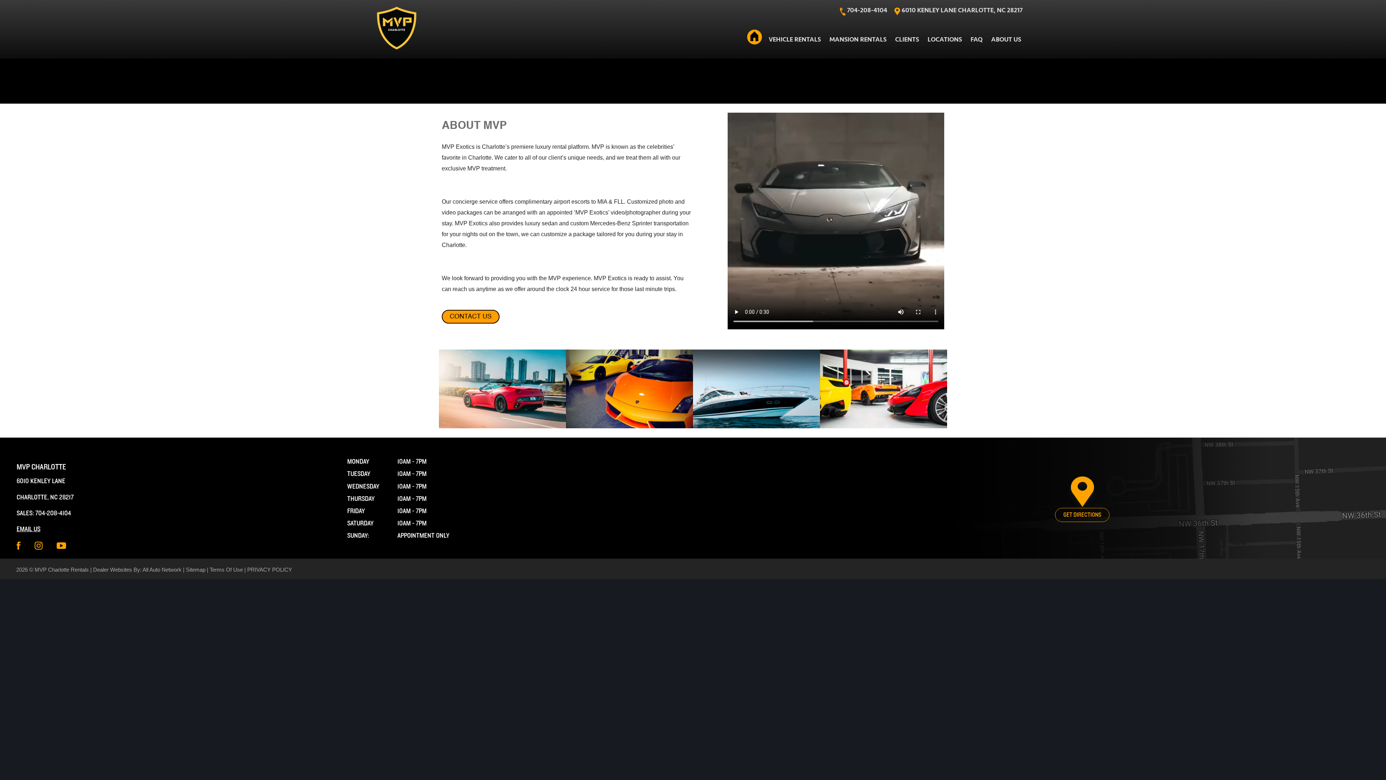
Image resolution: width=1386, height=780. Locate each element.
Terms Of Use (226, 570)
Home (755, 38)
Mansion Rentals (857, 39)
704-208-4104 (53, 513)
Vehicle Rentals (795, 39)
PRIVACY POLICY (269, 570)
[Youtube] (61, 545)
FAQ (976, 39)
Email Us (28, 529)
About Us (1006, 39)
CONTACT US (471, 316)
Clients (907, 39)
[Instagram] (39, 545)
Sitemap (195, 570)
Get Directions (1082, 514)
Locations (945, 39)
